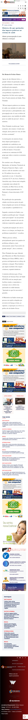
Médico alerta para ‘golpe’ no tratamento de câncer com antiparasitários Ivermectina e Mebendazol (13, 459)
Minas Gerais (16, 422)
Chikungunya (19, 395)
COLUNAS (13, 396)
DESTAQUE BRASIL (14, 404)
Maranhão (18, 419)
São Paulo (17, 431)
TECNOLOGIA (18, 435)
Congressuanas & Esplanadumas (19, 399)
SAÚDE (9, 433)
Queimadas (19, 316)
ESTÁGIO (11, 414)
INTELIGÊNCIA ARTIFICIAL (20, 416)
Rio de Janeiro (8, 430)
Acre (9, 393)
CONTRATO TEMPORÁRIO (14, 400)
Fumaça (7, 316)
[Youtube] (25, 8)
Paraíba (19, 424)
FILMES (7, 416)
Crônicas (18, 401)
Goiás (11, 416)
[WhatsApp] (19, 67)
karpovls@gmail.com (15, 709)
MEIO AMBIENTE (7, 422)
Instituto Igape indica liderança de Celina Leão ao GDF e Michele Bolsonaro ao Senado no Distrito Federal (11, 616)
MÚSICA (11, 423)
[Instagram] (20, 8)
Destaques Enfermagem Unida (19, 407)
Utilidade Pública (16, 437)
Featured (7, 415)
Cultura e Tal (7, 403)
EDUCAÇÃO (17, 410)
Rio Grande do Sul (16, 430)
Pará (15, 424)
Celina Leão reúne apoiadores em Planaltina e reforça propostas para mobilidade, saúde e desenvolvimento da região (12, 605)
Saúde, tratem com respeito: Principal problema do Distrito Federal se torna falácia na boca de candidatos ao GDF (13, 466)
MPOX (6, 423)
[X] (23, 8)
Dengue (18, 403)
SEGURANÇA (7, 434)
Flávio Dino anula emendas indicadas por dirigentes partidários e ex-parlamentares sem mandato (13, 446)
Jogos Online (16, 418)
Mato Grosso (12, 420)
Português (17, 0)
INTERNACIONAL (7, 418)
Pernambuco (13, 426)
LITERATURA (11, 419)
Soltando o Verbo (16, 434)
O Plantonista (18, 423)
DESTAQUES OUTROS (11, 408)
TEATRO (11, 435)
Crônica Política (10, 401)
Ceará (13, 395)
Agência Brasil (10, 321)
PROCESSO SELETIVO (12, 427)
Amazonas (19, 393)
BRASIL (8, 395)
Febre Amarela (13, 415)
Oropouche (9, 424)
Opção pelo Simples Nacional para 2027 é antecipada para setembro (10, 626)
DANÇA (13, 403)
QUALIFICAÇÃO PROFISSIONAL (12, 428)
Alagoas (13, 393)
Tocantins (9, 437)
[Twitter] (17, 657)
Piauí (19, 426)
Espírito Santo (17, 412)
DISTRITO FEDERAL (9, 611)
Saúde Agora (15, 433)
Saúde (23, 316)
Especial (10, 412)
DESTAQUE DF (8, 599)
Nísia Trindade (13, 316)
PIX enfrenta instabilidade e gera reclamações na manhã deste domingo (13, 452)
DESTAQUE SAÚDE (15, 406)
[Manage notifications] (24, 717)
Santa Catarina (10, 431)
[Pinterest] (15, 67)
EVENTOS (17, 414)
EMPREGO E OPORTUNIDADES (13, 411)
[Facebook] (18, 8)
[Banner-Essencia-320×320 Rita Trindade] (14, 544)
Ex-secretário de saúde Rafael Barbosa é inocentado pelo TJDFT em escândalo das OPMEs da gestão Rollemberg (13, 474)
